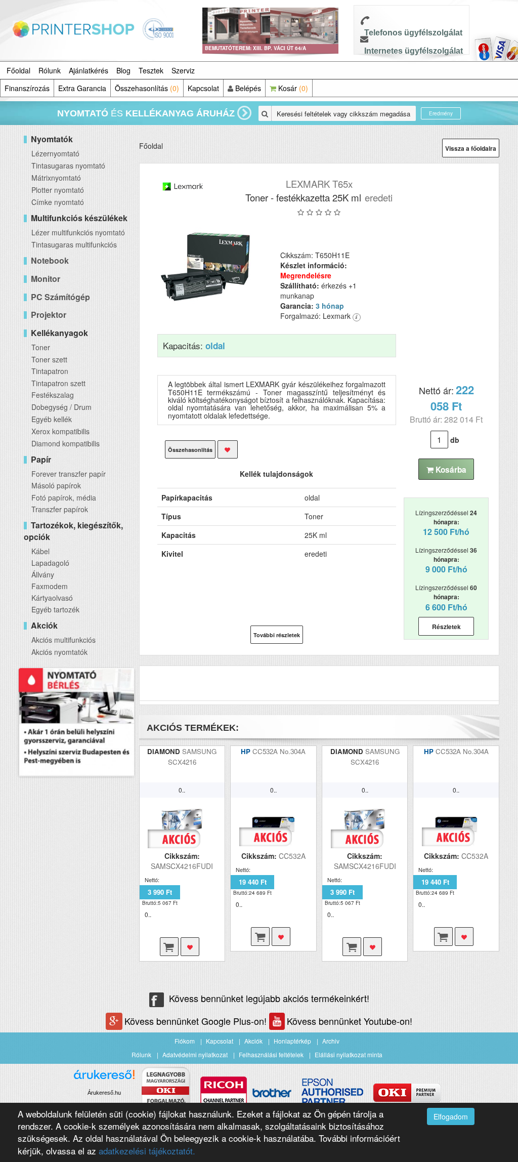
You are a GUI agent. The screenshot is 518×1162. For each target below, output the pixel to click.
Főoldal (18, 70)
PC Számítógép (60, 297)
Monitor (45, 278)
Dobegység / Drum (61, 407)
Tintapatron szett (58, 383)
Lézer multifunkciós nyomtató (78, 232)
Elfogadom (451, 1116)
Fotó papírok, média (63, 497)
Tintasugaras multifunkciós (74, 244)
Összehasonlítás (147, 88)
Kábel (40, 551)
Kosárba (450, 469)
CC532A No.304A (279, 751)
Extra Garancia (82, 88)
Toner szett (49, 359)
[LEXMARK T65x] (206, 267)
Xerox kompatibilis (60, 431)
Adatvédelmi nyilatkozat (195, 1054)
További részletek (276, 635)
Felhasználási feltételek (271, 1054)
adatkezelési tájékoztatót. (147, 1150)
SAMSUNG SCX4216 (192, 756)
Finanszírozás (27, 88)
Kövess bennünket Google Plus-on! (196, 1020)
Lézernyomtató (55, 153)
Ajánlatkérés (88, 70)
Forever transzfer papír (68, 474)
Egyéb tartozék (55, 609)
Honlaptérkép (292, 1040)
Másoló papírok (56, 485)
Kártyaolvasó (52, 598)
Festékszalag (52, 395)
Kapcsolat (203, 88)
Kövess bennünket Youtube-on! (349, 1020)
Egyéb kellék (51, 419)
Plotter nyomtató (57, 190)
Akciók (253, 1040)
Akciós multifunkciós (63, 640)
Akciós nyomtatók (59, 652)
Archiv (330, 1040)
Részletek (446, 626)
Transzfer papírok (59, 509)
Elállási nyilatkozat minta (348, 1054)
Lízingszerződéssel (446, 522)
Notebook (50, 260)
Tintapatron (49, 371)
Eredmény (441, 113)
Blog (123, 70)
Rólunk (49, 70)
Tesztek (151, 70)
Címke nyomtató (57, 202)
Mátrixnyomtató (56, 178)
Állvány (42, 574)
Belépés (247, 88)
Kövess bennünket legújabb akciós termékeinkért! (269, 998)
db (454, 440)
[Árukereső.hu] (104, 1078)
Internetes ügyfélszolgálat (413, 51)
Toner (40, 347)
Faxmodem (49, 586)
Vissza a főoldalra (470, 148)
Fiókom (185, 1040)
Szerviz (183, 70)
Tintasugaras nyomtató (68, 165)
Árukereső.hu (104, 1093)
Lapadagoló (50, 563)
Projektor (48, 314)
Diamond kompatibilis (65, 443)
